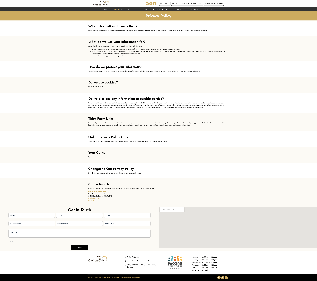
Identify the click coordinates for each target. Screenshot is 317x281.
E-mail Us (91, 200)
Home (104, 9)
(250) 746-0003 (93, 198)
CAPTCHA (11, 242)
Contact (209, 9)
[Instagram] (150, 3)
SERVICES (132, 9)
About (117, 9)
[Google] (147, 3)
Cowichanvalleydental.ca (97, 191)
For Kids (180, 9)
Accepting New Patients (157, 9)
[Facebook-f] (154, 3)
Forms (193, 9)
